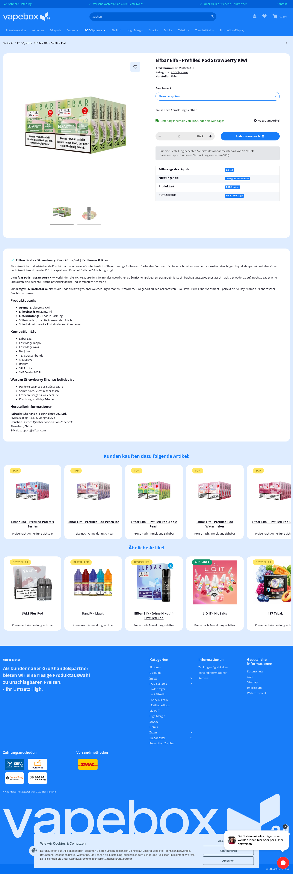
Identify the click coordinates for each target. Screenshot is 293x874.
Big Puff (154, 711)
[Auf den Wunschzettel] (135, 67)
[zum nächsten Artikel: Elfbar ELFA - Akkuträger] (286, 43)
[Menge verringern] (160, 136)
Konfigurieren (228, 850)
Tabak (153, 732)
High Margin (157, 716)
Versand (51, 791)
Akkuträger (158, 689)
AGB (249, 677)
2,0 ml (229, 169)
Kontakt (282, 4)
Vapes (153, 678)
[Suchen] (212, 16)
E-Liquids (155, 673)
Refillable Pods (160, 705)
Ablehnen (228, 860)
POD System (232, 186)
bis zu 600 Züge (234, 195)
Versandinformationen (212, 673)
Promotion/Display (162, 743)
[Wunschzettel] (264, 16)
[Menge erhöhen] (210, 136)
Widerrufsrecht (256, 693)
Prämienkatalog (16, 30)
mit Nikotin (158, 694)
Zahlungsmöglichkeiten (213, 667)
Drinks (154, 727)
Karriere (203, 678)
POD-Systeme (179, 72)
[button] (254, 16)
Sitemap (252, 682)
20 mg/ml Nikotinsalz (237, 178)
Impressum (254, 688)
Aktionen (155, 667)
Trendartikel (157, 738)
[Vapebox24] (26, 17)
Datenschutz (255, 671)
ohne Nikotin (159, 700)
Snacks (154, 721)
